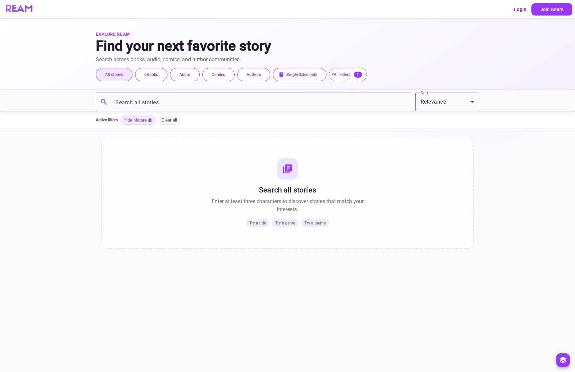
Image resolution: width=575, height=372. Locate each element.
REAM (19, 9)
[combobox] (447, 102)
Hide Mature (137, 120)
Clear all (169, 120)
